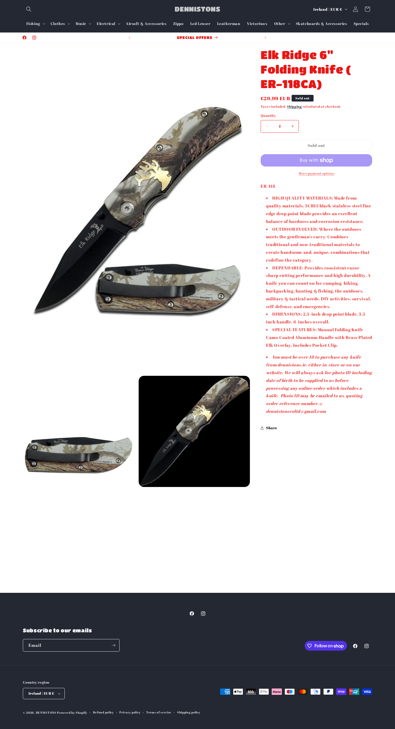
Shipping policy (188, 712)
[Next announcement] (265, 38)
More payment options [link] (316, 173)
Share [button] (271, 427)
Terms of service (158, 712)
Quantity (268, 115)
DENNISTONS (46, 712)
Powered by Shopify (72, 712)
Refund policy (103, 712)
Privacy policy (130, 712)
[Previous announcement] (129, 38)
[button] (29, 9)
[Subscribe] (113, 645)
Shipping (294, 106)
